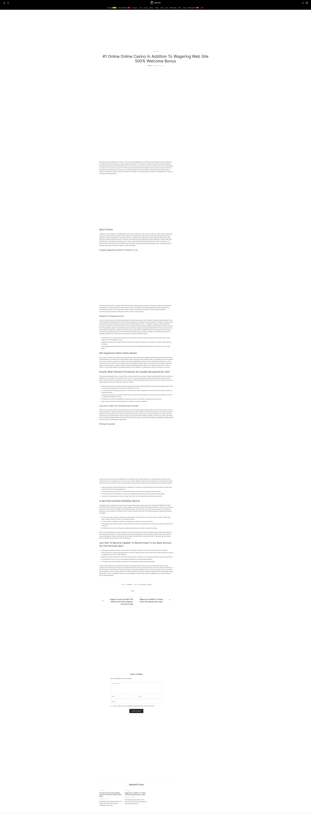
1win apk (143, 584)
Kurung (146, 7)
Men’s (179, 7)
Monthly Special (193, 7)
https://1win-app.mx (160, 309)
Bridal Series (173, 7)
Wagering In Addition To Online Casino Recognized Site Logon (135, 793)
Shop (202, 7)
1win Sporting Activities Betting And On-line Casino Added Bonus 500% (110, 794)
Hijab (184, 7)
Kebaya (151, 7)
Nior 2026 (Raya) (124, 7)
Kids (167, 7)
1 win (139, 584)
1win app (149, 584)
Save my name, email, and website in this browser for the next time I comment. (134, 706)
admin (150, 65)
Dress (156, 7)
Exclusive (134, 7)
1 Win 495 (155, 51)
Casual (162, 7)
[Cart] (307, 3)
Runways (111, 7)
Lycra (140, 7)
